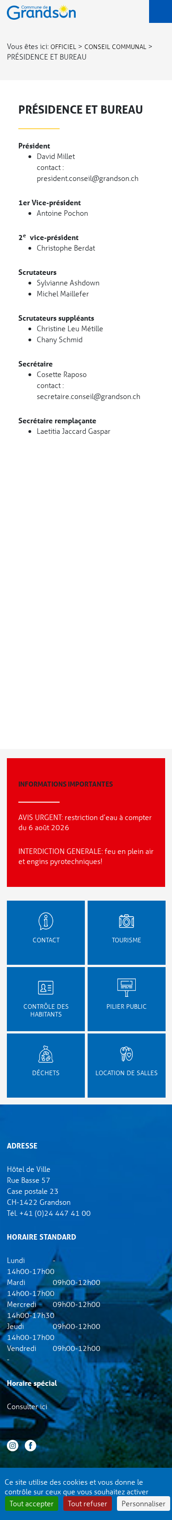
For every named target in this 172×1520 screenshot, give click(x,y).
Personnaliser (144, 1503)
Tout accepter (32, 1503)
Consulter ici (27, 1406)
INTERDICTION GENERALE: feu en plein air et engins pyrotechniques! (86, 856)
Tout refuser (87, 1503)
